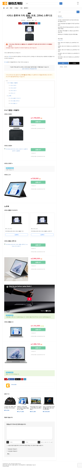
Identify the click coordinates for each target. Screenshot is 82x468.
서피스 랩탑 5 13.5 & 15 (15, 98)
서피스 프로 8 (13, 88)
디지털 (16, 8)
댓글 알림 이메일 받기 (12, 449)
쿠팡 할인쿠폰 (33, 69)
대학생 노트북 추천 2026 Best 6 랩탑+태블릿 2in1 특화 (23, 408)
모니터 (65, 66)
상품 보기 (38, 122)
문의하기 (26, 8)
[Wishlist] (78, 3)
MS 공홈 (6, 62)
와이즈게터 (23, 20)
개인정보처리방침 (6, 466)
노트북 (29, 13)
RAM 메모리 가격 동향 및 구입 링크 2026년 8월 (67, 34)
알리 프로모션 (25, 69)
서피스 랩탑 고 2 (13, 103)
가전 (21, 8)
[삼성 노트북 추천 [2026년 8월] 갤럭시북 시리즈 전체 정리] (49, 398)
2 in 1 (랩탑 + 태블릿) (13, 83)
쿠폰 (11, 8)
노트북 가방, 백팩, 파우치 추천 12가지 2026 (10, 407)
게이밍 (61, 66)
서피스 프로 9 (13, 85)
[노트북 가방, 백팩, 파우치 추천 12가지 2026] (10, 398)
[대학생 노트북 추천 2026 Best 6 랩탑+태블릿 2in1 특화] (23, 398)
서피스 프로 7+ (13, 90)
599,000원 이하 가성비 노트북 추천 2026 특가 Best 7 (36, 408)
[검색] (60, 3)
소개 (7, 8)
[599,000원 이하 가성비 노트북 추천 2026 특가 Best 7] (36, 398)
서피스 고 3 (12, 93)
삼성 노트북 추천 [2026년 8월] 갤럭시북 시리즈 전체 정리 (49, 408)
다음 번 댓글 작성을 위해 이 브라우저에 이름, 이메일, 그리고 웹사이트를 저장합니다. (25, 445)
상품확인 (17, 234)
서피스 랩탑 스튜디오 (14, 101)
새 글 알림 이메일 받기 (12, 451)
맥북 (10, 56)
